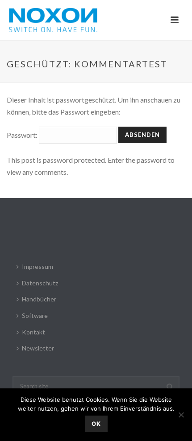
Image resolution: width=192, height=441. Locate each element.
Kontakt (33, 332)
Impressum (37, 266)
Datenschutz (40, 283)
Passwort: (23, 135)
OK (96, 423)
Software (35, 315)
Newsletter (38, 348)
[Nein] (180, 414)
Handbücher (39, 299)
